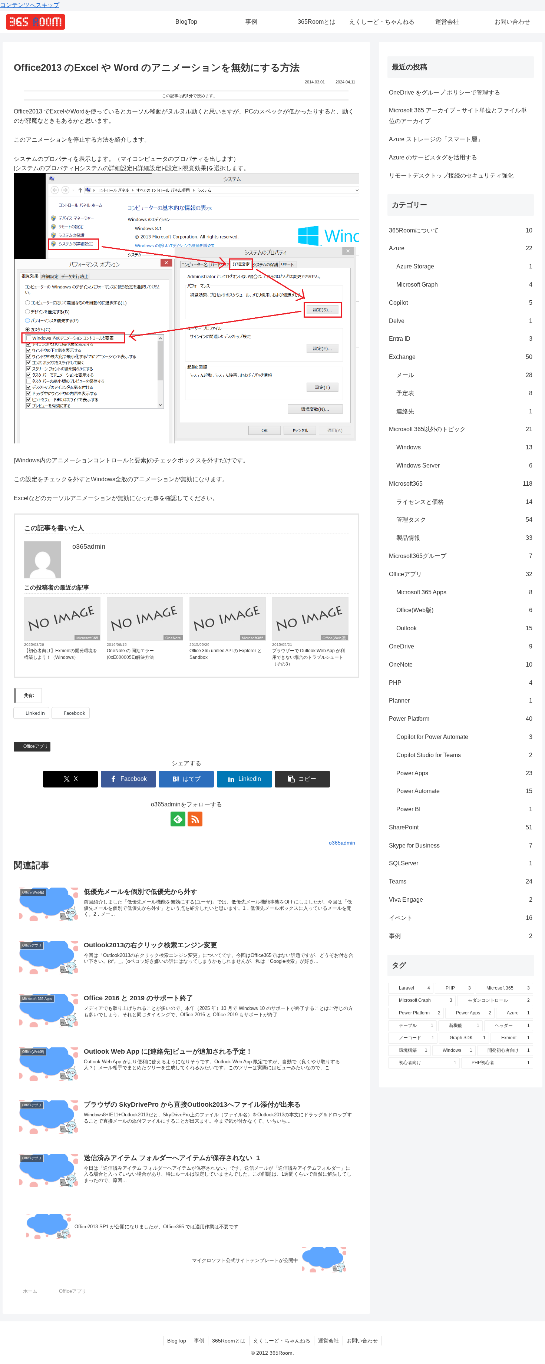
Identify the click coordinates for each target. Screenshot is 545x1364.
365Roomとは (228, 1341)
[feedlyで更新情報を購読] (178, 819)
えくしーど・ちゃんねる (281, 1341)
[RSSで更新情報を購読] (195, 819)
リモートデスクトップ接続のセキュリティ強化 (451, 175)
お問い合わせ (362, 1341)
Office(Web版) (334, 638)
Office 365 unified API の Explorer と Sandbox (225, 654)
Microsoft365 (87, 638)
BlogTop (176, 1341)
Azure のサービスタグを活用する (433, 157)
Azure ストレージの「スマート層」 (436, 139)
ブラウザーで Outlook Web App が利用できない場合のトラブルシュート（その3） (308, 657)
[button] (302, 779)
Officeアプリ (35, 746)
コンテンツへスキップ (29, 5)
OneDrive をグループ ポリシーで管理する (444, 92)
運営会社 (328, 1341)
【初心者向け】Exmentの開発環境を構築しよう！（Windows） (60, 654)
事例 (199, 1341)
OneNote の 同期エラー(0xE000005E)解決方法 (130, 654)
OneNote (173, 638)
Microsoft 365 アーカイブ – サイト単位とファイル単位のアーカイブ (458, 115)
